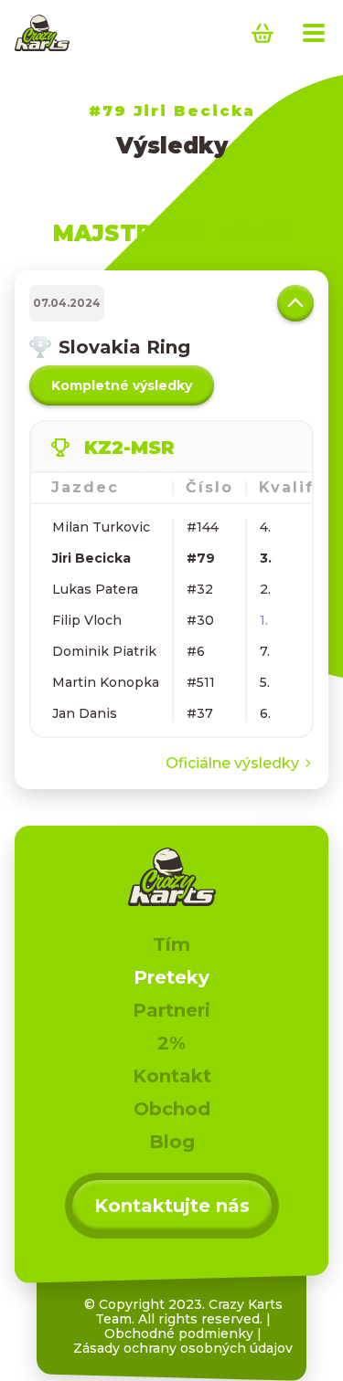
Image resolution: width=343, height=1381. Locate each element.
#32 (200, 589)
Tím (171, 944)
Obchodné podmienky (178, 1333)
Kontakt (172, 1076)
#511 (201, 682)
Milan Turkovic (101, 527)
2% (171, 1043)
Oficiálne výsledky (232, 763)
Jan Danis (84, 713)
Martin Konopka (105, 682)
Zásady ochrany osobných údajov (183, 1348)
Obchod (172, 1109)
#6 (196, 651)
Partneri (171, 1010)
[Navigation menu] (314, 33)
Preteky (171, 977)
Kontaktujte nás (172, 1206)
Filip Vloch (87, 620)
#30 (200, 620)
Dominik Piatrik (104, 651)
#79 (201, 558)
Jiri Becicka (91, 558)
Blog (172, 1142)
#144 (203, 527)
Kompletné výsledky (121, 385)
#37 (200, 713)
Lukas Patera (95, 589)
